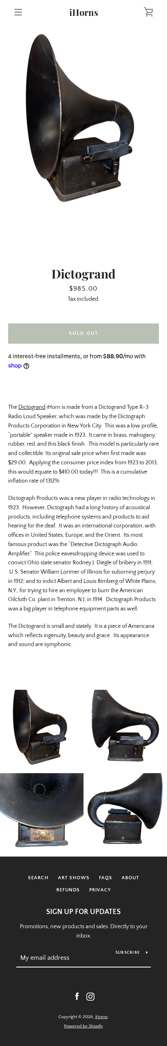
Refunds (68, 890)
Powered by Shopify (83, 1026)
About (130, 877)
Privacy (100, 890)
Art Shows (74, 877)
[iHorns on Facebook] (77, 996)
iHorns (83, 12)
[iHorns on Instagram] (90, 996)
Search (38, 877)
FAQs (105, 877)
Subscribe (128, 952)
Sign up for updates (83, 912)
